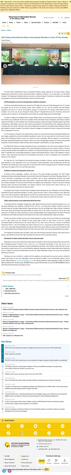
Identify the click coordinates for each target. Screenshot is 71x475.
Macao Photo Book (10, 466)
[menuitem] (11, 22)
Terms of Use (25, 466)
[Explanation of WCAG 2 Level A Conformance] (45, 469)
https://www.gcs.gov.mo (45, 443)
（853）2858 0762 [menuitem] (10, 288)
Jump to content (49, 17)
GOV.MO (7, 456)
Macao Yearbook (9, 462)
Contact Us (24, 459)
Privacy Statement (26, 462)
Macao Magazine (10, 459)
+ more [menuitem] (67, 296)
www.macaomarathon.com (24, 260)
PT (65, 33)
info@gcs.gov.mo (43, 446)
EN (68, 33)
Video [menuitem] (26, 22)
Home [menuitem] (4, 22)
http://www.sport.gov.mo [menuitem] (12, 293)
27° (68, 17)
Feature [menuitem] (46, 22)
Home (3, 30)
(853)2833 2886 (43, 449)
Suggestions (25, 456)
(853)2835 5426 (55, 449)
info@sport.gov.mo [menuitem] (10, 291)
